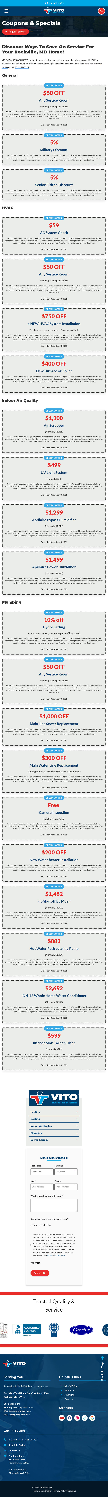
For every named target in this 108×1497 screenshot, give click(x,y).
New (35, 1225)
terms (49, 1255)
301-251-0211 (22, 67)
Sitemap (72, 1490)
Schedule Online (17, 1445)
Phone (57, 1181)
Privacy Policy (60, 1490)
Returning (46, 1225)
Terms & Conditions (41, 1490)
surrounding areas (39, 1386)
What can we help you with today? (47, 1196)
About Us (69, 1390)
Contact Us (14, 1450)
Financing (69, 1394)
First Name (36, 1166)
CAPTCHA (35, 1263)
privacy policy (60, 1255)
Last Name (59, 1166)
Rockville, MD (18, 1386)
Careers (69, 1399)
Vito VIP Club (71, 1386)
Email (33, 1181)
